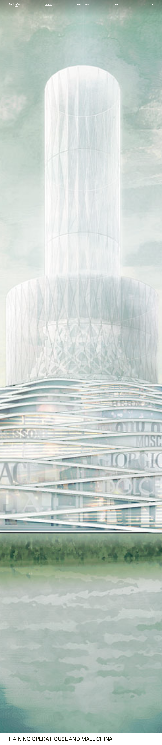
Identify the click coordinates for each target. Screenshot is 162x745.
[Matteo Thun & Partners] (15, 4)
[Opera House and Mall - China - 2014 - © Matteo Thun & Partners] (81, 366)
